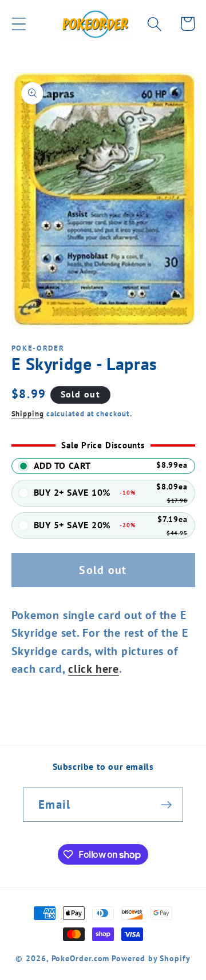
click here (93, 668)
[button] (18, 23)
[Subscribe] (166, 805)
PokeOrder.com (81, 958)
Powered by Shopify (151, 958)
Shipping (27, 414)
